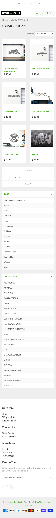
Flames (7, 205)
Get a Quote (8, 433)
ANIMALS (8, 288)
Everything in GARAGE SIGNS (16, 200)
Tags (6, 194)
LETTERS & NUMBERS (13, 319)
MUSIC (7, 334)
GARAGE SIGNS (11, 298)
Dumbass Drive (10, 111)
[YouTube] (11, 486)
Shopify (20, 502)
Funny (6, 210)
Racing (6, 241)
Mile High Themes (38, 502)
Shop (24, 3)
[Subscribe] (51, 477)
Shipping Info (8, 417)
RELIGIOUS (9, 344)
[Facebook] (5, 486)
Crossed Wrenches (40, 111)
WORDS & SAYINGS (12, 380)
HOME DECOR (10, 308)
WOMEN (7, 375)
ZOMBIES (8, 386)
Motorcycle (8, 226)
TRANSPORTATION (12, 370)
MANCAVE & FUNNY (12, 324)
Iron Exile (12, 502)
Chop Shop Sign (11, 154)
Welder (7, 262)
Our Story (7, 452)
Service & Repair (10, 252)
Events (5, 449)
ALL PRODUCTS (11, 283)
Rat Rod (7, 246)
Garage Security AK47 (41, 69)
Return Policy (9, 420)
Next (27, 184)
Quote (38, 3)
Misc (6, 221)
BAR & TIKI (9, 293)
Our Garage (8, 455)
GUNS (6, 303)
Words (6, 267)
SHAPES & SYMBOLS (12, 355)
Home (18, 3)
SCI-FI (6, 350)
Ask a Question (9, 436)
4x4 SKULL (36, 154)
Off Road (7, 231)
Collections (10, 277)
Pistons (7, 236)
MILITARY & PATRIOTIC (14, 329)
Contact (30, 3)
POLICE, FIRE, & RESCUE (14, 339)
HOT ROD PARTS (11, 314)
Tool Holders (9, 257)
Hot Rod (7, 216)
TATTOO (8, 365)
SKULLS (7, 360)
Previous (29, 171)
